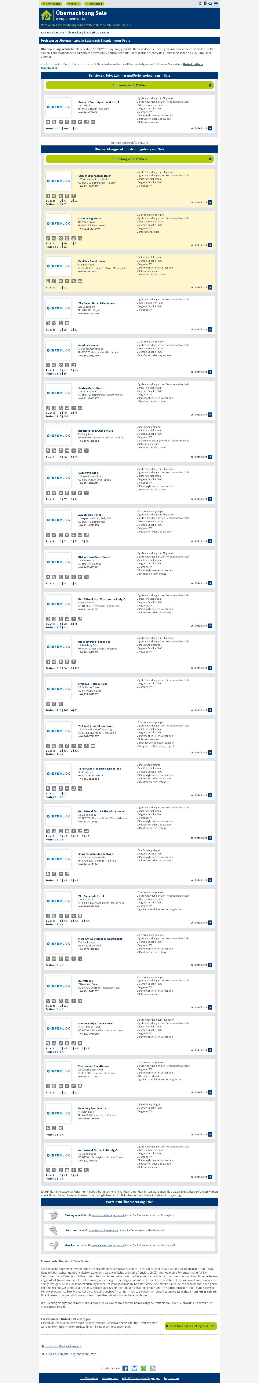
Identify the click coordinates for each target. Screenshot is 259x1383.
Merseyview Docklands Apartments (100, 938)
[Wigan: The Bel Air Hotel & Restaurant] (60, 309)
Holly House (85, 980)
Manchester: (72, 1245)
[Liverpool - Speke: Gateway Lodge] (60, 478)
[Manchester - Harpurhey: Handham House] (60, 351)
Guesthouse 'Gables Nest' (94, 175)
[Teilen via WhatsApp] (145, 1368)
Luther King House (89, 218)
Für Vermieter (89, 1378)
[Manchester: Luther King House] (60, 224)
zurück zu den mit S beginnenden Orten (70, 1354)
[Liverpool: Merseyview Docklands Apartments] (60, 944)
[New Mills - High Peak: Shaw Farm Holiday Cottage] (60, 859)
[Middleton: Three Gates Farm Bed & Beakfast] (60, 774)
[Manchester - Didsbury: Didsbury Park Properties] (60, 647)
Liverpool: (71, 1230)
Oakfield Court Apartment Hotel (98, 102)
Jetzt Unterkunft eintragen (192, 1326)
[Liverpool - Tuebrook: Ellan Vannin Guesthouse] (60, 1072)
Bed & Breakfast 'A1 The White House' (101, 811)
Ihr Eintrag (94, 3)
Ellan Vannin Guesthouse (93, 1066)
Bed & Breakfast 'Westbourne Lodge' (101, 599)
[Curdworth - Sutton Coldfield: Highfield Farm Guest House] (60, 436)
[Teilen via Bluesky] (136, 1368)
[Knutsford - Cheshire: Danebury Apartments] (60, 1114)
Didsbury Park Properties (94, 641)
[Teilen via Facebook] (126, 1368)
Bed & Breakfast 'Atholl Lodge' (97, 1150)
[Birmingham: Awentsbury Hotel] (60, 520)
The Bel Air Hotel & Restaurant (97, 303)
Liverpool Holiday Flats (92, 684)
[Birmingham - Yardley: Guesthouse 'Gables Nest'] (60, 181)
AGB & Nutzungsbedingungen (141, 1378)
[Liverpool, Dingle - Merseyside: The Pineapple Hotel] (60, 902)
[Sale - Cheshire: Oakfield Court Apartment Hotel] (60, 108)
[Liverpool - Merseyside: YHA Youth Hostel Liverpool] (60, 731)
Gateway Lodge (88, 472)
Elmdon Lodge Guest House (95, 1023)
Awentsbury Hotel (89, 515)
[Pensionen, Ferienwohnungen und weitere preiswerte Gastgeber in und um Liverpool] (53, 1230)
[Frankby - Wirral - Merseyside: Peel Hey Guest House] (60, 267)
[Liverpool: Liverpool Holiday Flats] (60, 689)
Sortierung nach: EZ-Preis (162, 85)
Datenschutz (110, 1378)
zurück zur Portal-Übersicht (63, 1346)
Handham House (88, 345)
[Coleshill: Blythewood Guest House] (60, 563)
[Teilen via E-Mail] (154, 1368)
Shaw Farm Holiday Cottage (95, 854)
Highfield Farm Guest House (95, 430)
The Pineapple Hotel (91, 896)
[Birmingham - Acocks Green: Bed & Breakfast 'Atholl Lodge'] (60, 1156)
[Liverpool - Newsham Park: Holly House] (60, 986)
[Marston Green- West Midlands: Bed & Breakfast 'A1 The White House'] (60, 817)
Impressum (171, 1378)
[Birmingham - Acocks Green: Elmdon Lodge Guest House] (60, 1029)
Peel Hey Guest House (91, 261)
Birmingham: (73, 1215)
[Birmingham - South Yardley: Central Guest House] (60, 394)
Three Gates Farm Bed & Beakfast (99, 768)
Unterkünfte (51, 3)
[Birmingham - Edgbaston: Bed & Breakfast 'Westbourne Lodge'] (60, 605)
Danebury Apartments (92, 1108)
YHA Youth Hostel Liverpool (95, 726)
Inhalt (73, 3)
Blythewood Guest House (94, 557)
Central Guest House (91, 388)
